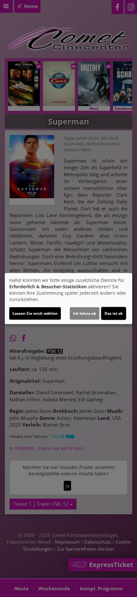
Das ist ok (114, 313)
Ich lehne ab (84, 313)
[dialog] (68, 298)
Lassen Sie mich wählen (35, 313)
